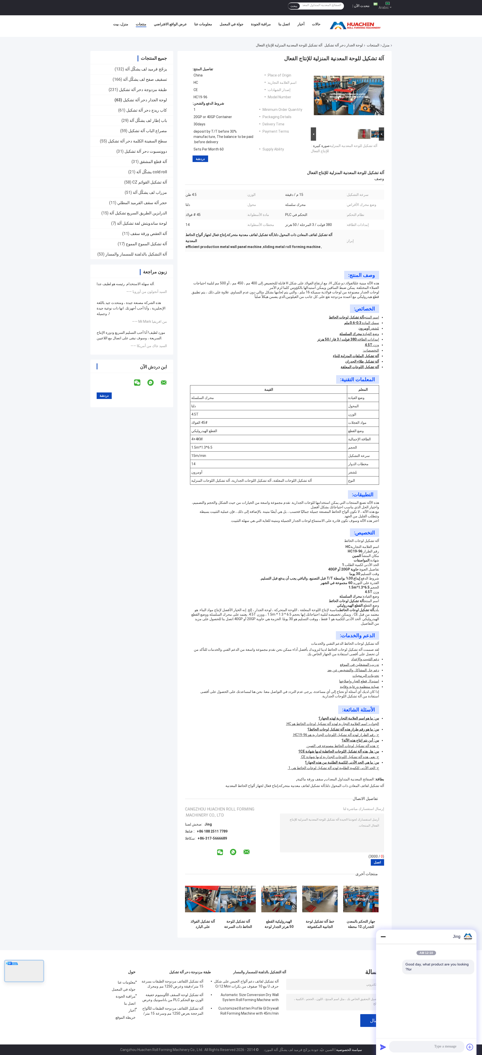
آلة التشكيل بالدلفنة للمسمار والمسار (136, 254)
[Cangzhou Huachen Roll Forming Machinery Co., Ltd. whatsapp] (153, 382)
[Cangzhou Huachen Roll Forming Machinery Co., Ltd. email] (167, 382)
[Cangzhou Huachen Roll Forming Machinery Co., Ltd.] (356, 25)
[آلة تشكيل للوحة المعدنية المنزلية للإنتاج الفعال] (349, 96)
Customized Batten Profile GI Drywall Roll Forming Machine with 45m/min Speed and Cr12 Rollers (248, 1011)
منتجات (141, 24)
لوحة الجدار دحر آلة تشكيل (343, 45)
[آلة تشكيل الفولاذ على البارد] (202, 899)
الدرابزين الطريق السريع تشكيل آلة (138, 213)
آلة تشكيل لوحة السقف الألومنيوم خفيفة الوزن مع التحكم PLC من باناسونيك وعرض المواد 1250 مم (172, 998)
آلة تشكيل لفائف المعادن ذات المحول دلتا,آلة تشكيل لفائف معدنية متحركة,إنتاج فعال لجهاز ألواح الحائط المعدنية (304, 786)
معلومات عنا (203, 24)
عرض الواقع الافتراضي (170, 24)
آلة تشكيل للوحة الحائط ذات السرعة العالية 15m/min (238, 924)
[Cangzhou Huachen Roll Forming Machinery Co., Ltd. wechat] (140, 382)
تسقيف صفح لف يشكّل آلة (145, 79)
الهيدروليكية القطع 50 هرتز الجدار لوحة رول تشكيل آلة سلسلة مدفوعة (279, 924)
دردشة (200, 159)
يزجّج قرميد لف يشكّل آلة (146, 69)
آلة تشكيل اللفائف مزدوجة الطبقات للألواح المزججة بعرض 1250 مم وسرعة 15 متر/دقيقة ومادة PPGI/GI (172, 1011)
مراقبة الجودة (261, 24)
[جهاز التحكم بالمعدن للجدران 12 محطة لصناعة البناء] (361, 899)
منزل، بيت (120, 24)
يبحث (293, 6)
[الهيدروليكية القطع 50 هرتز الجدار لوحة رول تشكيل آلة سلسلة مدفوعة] (279, 899)
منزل (386, 45)
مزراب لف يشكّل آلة (150, 192)
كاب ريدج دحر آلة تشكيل (146, 110)
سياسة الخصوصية (349, 1050)
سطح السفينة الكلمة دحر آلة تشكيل (137, 141)
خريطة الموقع (125, 1017)
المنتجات (373, 45)
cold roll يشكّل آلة (151, 172)
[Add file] (469, 1046)
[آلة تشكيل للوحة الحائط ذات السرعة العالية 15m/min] (238, 899)
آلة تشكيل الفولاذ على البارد (203, 924)
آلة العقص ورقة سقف (148, 233)
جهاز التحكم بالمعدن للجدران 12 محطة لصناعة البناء (361, 924)
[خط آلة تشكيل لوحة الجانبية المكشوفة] (320, 899)
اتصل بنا (284, 24)
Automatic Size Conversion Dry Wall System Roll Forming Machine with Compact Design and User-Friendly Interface (250, 998)
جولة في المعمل (232, 24)
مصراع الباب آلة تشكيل (147, 130)
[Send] (383, 1046)
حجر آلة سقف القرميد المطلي (142, 202)
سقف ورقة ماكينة (310, 779)
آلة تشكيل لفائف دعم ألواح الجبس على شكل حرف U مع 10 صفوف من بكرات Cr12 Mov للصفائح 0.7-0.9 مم (246, 984)
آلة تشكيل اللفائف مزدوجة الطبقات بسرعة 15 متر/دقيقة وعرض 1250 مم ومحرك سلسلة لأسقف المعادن (172, 984)
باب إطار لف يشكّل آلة (148, 120)
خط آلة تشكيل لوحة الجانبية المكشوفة (320, 924)
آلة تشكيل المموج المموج (146, 243)
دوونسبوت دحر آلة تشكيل (146, 151)
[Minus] (383, 937)
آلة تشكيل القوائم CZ (149, 182)
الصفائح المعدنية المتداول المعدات (349, 779)
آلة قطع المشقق (153, 161)
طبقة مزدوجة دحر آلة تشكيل (143, 89)
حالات (316, 24)
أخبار (301, 24)
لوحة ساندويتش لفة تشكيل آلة (142, 223)
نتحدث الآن (362, 6)
